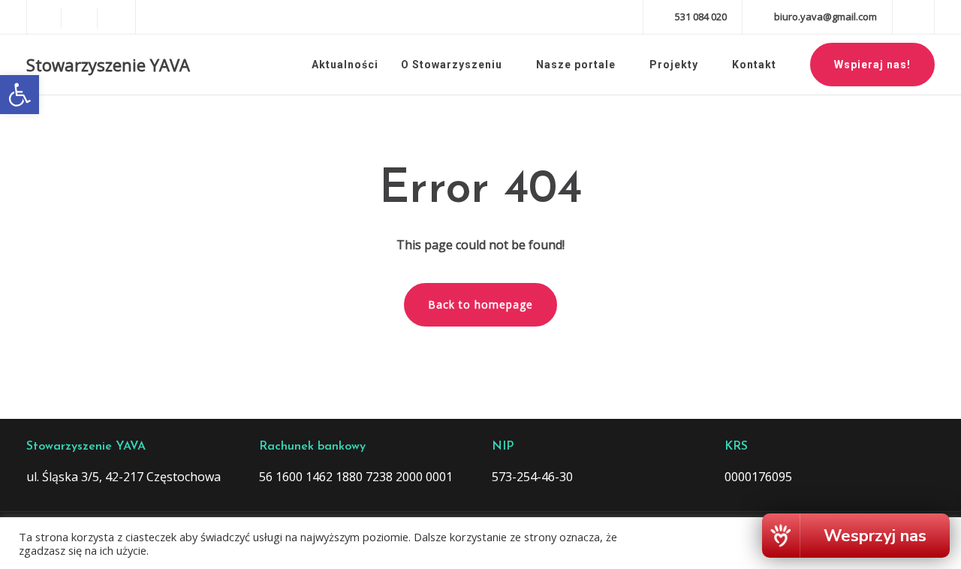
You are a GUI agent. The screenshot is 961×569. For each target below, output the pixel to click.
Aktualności (345, 65)
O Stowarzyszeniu (451, 65)
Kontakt (754, 65)
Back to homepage (480, 304)
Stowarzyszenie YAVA (108, 64)
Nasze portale (576, 65)
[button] (19, 94)
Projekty (673, 65)
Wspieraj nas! (872, 65)
